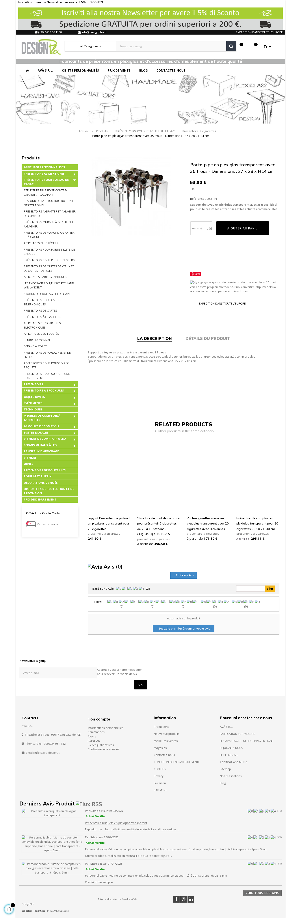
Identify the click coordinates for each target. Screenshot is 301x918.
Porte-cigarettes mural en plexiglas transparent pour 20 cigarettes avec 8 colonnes (208, 523)
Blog (223, 783)
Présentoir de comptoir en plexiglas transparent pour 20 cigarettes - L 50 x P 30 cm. (257, 523)
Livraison (160, 783)
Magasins (160, 748)
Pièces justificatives (101, 745)
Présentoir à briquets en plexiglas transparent (116, 823)
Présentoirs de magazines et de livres (47, 355)
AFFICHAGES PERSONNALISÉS (44, 167)
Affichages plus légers (41, 243)
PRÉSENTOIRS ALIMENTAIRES (44, 173)
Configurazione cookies (103, 749)
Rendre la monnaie (37, 340)
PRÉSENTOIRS (33, 384)
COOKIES (160, 769)
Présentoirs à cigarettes (42, 317)
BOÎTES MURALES (36, 432)
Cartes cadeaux (47, 524)
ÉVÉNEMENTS (33, 403)
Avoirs (92, 736)
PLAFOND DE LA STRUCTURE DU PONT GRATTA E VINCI (48, 203)
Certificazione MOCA (233, 762)
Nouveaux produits (167, 734)
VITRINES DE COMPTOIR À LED (45, 439)
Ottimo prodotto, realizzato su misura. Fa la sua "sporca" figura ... (128, 856)
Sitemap (225, 769)
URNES (28, 464)
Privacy (159, 776)
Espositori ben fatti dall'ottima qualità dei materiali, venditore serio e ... (132, 829)
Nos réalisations (231, 776)
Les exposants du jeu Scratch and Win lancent (49, 285)
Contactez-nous (164, 755)
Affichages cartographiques (45, 277)
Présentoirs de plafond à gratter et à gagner (49, 235)
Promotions (161, 727)
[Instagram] (183, 899)
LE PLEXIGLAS (229, 755)
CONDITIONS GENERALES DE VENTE (177, 762)
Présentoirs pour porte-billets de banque (49, 252)
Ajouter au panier (243, 228)
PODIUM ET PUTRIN (38, 476)
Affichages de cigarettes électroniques (42, 325)
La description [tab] (154, 338)
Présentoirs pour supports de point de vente (47, 376)
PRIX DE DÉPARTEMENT (40, 499)
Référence (197, 199)
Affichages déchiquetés (41, 334)
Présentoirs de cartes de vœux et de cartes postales (49, 268)
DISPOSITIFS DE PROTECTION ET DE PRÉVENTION (49, 491)
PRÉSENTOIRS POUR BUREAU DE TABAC (46, 182)
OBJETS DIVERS (34, 397)
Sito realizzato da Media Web (117, 899)
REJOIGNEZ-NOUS (231, 748)
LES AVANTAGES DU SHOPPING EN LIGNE (246, 741)
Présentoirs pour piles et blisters (49, 260)
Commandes (96, 732)
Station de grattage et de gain (47, 294)
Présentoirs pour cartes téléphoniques (42, 302)
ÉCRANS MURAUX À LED (40, 445)
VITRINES (30, 458)
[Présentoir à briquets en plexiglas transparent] (52, 813)
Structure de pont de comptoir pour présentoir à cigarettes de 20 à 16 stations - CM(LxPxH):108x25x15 (158, 526)
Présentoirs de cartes (40, 310)
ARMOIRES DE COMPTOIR (41, 426)
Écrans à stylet (35, 346)
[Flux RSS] (89, 803)
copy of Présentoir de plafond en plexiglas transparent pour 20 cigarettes (109, 523)
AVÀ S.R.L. (226, 727)
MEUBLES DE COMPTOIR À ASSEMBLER (42, 418)
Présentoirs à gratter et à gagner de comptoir (50, 213)
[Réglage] (246, 47)
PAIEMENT (160, 790)
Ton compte (99, 719)
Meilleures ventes (166, 741)
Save (197, 273)
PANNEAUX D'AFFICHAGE (41, 451)
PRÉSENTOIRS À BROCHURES (44, 390)
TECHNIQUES (33, 409)
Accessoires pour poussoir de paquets (46, 365)
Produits (31, 158)
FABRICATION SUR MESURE (237, 734)
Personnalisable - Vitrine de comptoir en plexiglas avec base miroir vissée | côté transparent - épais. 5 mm (156, 875)
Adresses (94, 741)
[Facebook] (176, 899)
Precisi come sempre (99, 882)
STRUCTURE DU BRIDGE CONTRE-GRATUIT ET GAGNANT (45, 192)
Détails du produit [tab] (208, 338)
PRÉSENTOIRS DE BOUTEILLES (45, 470)
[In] (191, 899)
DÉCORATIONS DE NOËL (41, 483)
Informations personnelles (105, 728)
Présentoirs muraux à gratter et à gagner (48, 224)
